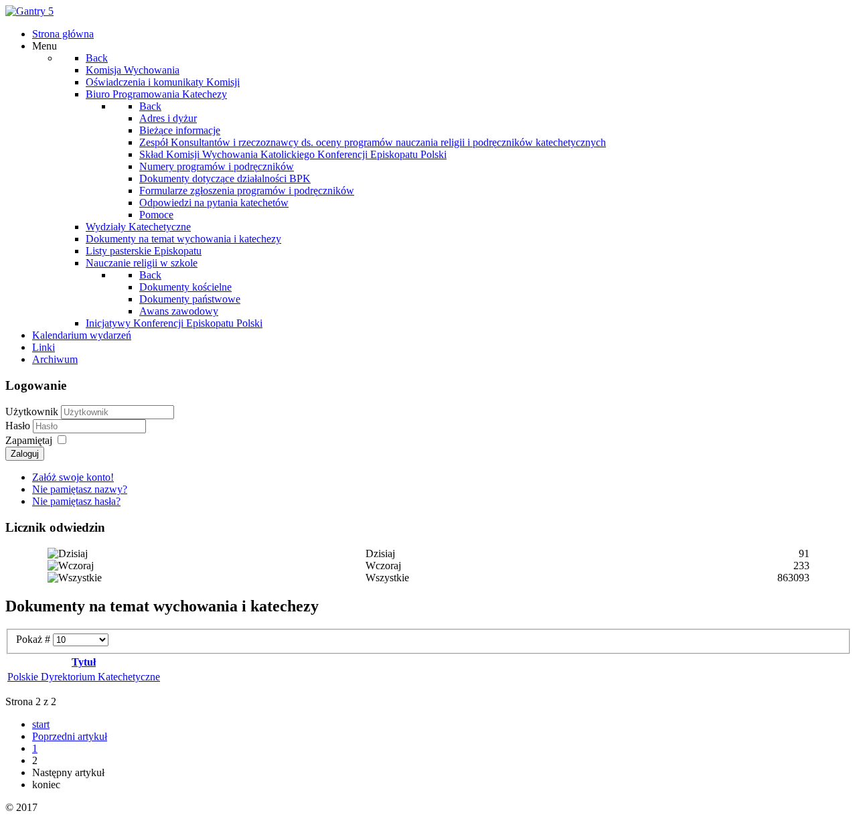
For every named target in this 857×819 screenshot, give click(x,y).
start (41, 724)
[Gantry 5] (29, 11)
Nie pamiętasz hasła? (76, 501)
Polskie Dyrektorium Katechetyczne (83, 676)
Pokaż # (34, 639)
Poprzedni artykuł (69, 736)
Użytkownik (31, 411)
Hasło (19, 425)
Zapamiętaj (28, 440)
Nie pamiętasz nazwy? (79, 489)
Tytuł (84, 662)
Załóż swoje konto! (73, 477)
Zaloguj (25, 454)
